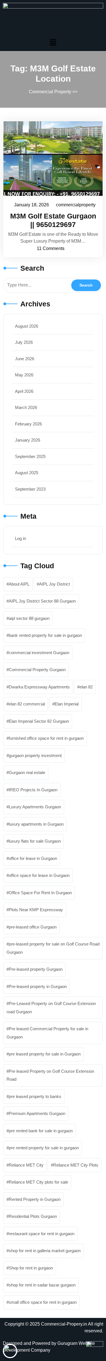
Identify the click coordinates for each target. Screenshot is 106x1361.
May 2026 (24, 374)
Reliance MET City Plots (75, 1165)
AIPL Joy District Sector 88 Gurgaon (42, 601)
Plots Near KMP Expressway (36, 909)
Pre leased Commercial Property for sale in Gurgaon (47, 1032)
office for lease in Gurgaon (33, 858)
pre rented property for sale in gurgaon (44, 1147)
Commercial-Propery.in (64, 1324)
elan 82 (86, 686)
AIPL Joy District (54, 584)
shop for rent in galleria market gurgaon (45, 1250)
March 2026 (26, 407)
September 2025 (30, 456)
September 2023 (30, 489)
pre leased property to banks (35, 1096)
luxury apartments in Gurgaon (36, 824)
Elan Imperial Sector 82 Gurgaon (39, 721)
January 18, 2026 (31, 204)
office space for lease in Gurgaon (39, 875)
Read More (50, 158)
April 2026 (24, 391)
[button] (53, 42)
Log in (20, 538)
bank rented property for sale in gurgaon (45, 635)
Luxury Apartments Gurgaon (35, 806)
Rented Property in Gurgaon (34, 1199)
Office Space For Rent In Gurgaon (40, 892)
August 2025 (26, 472)
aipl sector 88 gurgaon (29, 618)
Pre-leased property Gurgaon (35, 969)
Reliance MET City (26, 1165)
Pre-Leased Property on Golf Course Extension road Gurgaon (51, 1007)
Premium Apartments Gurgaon (37, 1113)
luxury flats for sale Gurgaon (35, 841)
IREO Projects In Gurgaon (33, 789)
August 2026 (26, 326)
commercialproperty (76, 204)
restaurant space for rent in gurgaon (41, 1233)
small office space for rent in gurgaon (43, 1302)
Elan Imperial (67, 703)
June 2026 (24, 358)
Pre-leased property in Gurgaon (38, 986)
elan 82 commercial (27, 703)
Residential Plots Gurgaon (33, 1216)
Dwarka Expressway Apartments (39, 686)
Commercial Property (50, 91)
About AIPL (19, 584)
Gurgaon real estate (27, 772)
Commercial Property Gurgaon (37, 669)
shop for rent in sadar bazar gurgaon (42, 1284)
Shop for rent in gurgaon (31, 1267)
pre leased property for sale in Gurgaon (45, 1054)
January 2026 (27, 440)
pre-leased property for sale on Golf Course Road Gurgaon (53, 948)
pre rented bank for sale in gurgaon (41, 1130)
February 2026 (28, 423)
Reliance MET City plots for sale (38, 1182)
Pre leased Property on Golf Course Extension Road (50, 1075)
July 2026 (24, 342)
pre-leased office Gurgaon (33, 927)
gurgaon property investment (35, 755)
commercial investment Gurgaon (39, 652)
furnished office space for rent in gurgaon (46, 738)
